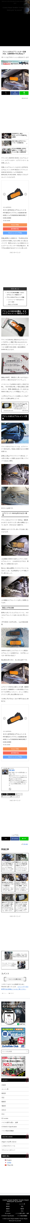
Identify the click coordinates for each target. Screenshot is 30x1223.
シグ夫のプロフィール (8, 1146)
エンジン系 (5, 1089)
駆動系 (4, 1101)
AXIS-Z (4, 794)
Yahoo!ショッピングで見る (15, 233)
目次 (12, 289)
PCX (3, 1114)
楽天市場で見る (15, 228)
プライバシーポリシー (8, 1150)
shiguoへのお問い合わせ (9, 1142)
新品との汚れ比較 (13, 304)
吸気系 (4, 1093)
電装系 (4, 1106)
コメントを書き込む (14, 979)
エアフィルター (15, 796)
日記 (3, 1097)
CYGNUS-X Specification (9, 1126)
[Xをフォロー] (10, 789)
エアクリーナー (6, 796)
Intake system (12, 794)
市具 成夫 (12, 770)
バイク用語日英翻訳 (8, 1131)
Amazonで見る (15, 224)
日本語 (9, 1162)
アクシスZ (20, 794)
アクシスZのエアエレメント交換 (15, 297)
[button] (27, 1051)
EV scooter (5, 1118)
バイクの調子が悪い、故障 (10, 1122)
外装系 (4, 1085)
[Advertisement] (15, 31)
